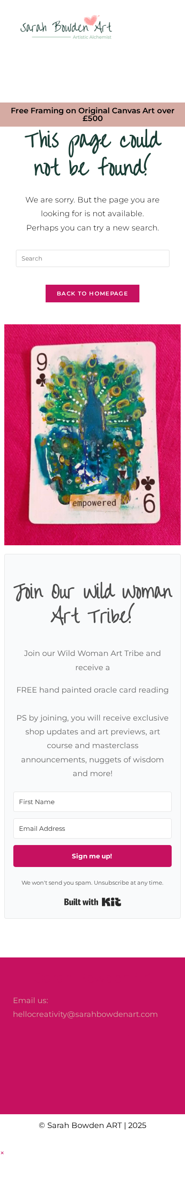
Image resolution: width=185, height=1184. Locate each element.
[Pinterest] (118, 1045)
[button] (92, 71)
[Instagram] (92, 1045)
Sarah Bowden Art (92, 978)
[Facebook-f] (66, 1045)
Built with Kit (92, 902)
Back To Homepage (92, 293)
